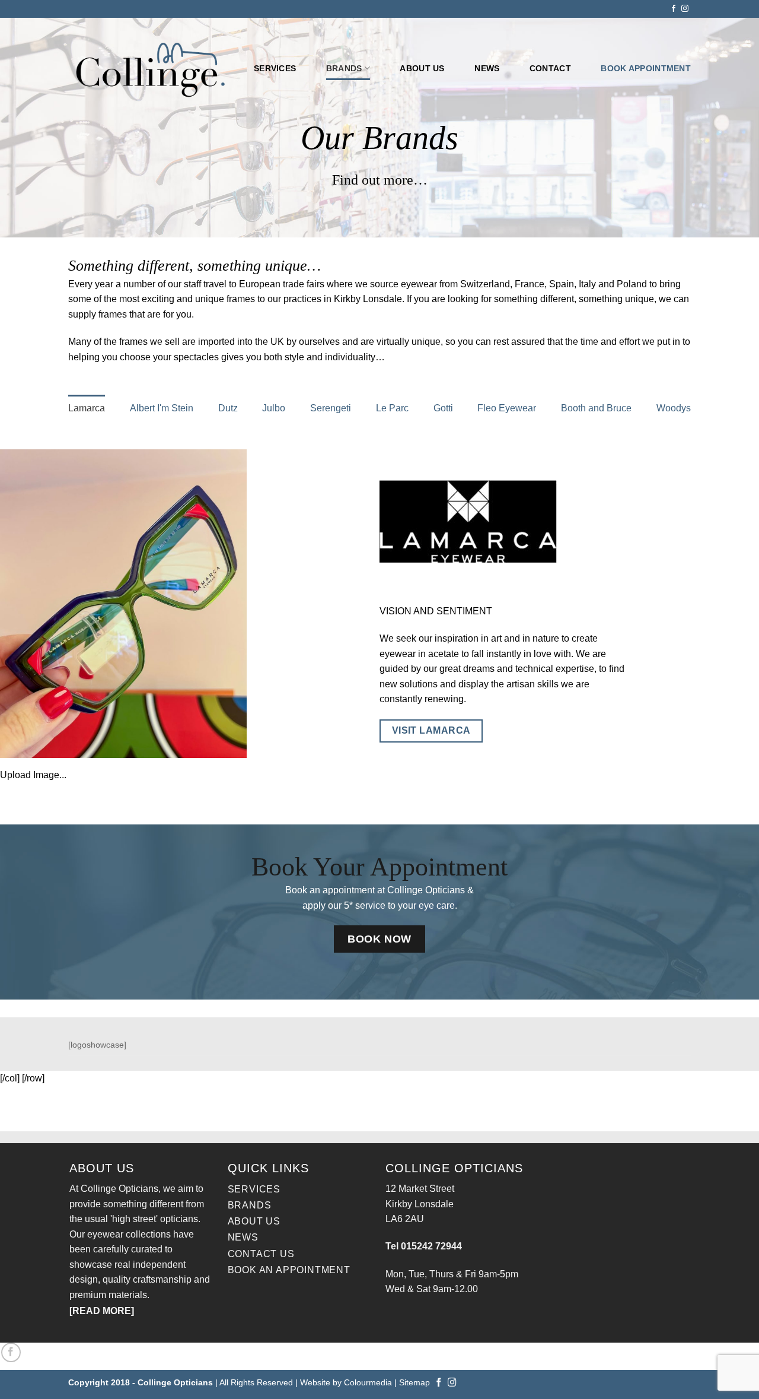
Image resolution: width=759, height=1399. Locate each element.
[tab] (86, 408)
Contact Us (261, 1254)
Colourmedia (368, 1382)
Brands (344, 68)
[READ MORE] (101, 1311)
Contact (550, 68)
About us (422, 68)
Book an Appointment (289, 1270)
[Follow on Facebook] (673, 9)
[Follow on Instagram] (684, 9)
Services (275, 68)
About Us (254, 1221)
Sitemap (414, 1382)
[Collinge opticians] (152, 68)
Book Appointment (646, 68)
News (486, 68)
